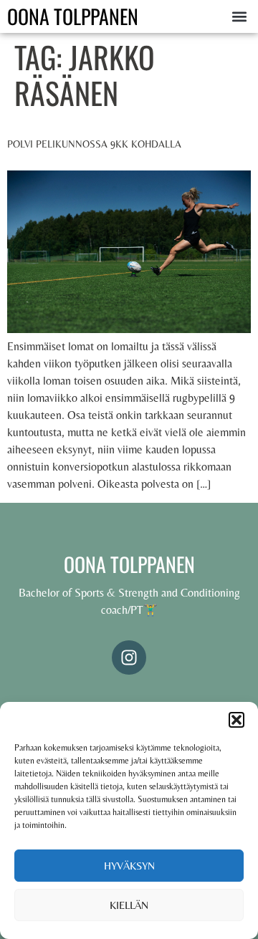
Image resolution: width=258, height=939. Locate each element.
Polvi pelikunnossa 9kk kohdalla (94, 144)
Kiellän (129, 905)
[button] (236, 720)
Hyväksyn (129, 865)
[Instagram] (129, 657)
